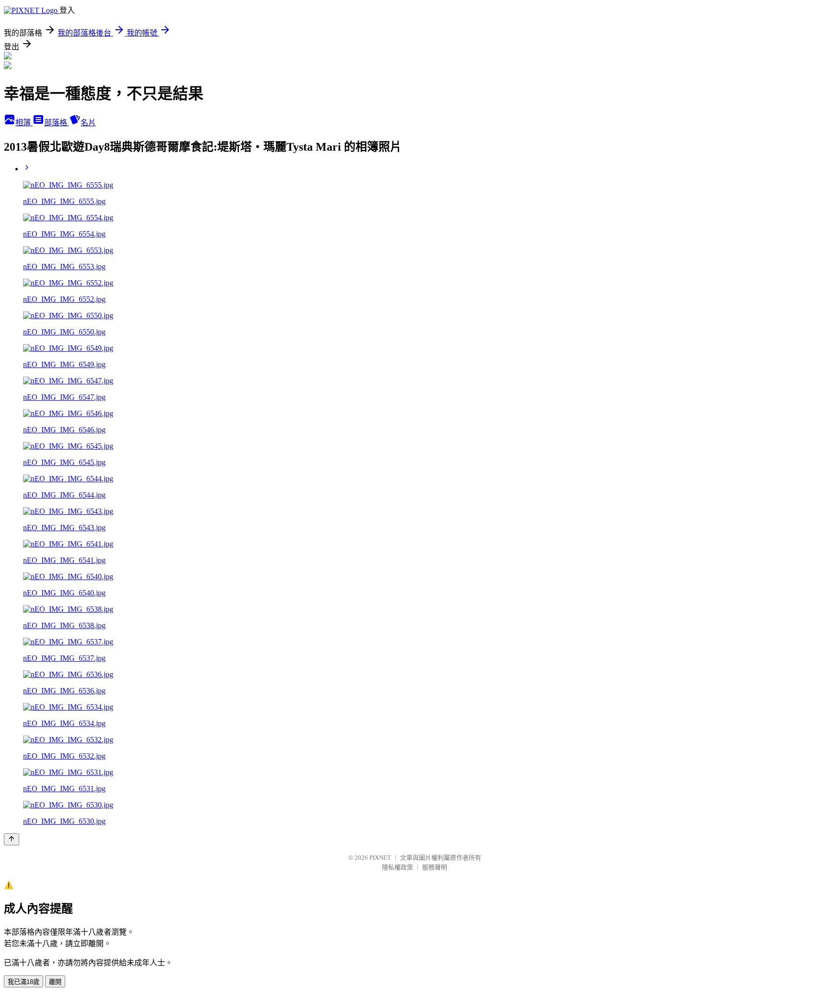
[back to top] (11, 839)
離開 (55, 981)
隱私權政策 (397, 867)
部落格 (56, 123)
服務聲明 (434, 867)
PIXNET (380, 857)
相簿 (24, 123)
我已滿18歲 (23, 981)
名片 (88, 123)
